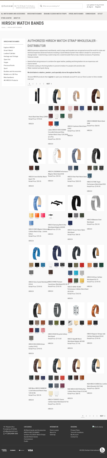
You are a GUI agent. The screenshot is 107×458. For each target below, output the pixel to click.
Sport (6, 68)
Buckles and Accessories (12, 71)
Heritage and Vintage (11, 56)
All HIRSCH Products (11, 80)
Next (48, 84)
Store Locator (6, 18)
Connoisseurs (90, 14)
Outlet (100, 14)
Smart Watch (8, 50)
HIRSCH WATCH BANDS (34, 14)
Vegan (6, 62)
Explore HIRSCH (9, 47)
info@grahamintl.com (10, 431)
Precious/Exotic (9, 65)
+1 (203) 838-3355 (11, 434)
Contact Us (74, 437)
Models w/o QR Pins (11, 74)
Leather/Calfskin (9, 53)
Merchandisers (9, 77)
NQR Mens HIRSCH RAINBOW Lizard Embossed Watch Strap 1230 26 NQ (38, 390)
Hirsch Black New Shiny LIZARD (38, 117)
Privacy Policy (75, 430)
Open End (7, 59)
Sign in (91, 7)
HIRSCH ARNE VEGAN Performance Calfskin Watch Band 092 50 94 (78, 289)
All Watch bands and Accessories (13, 14)
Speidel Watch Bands (76, 14)
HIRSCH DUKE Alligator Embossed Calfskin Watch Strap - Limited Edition (39, 231)
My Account (74, 434)
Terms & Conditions (77, 432)
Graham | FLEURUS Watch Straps (55, 14)
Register (98, 7)
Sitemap (52, 434)
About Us (17, 18)
